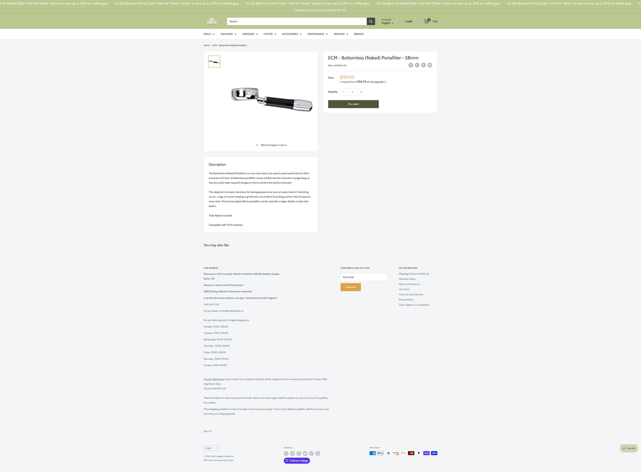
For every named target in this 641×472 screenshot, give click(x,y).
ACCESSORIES (290, 34)
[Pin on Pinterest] (417, 65)
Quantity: (333, 91)
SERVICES (339, 34)
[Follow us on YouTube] (305, 453)
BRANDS (359, 34)
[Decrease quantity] (343, 91)
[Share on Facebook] (410, 65)
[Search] (371, 21)
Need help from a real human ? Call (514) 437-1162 (320, 10)
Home (206, 45)
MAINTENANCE (315, 34)
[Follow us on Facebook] (286, 453)
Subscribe (351, 287)
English (208, 448)
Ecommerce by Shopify (223, 460)
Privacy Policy (406, 299)
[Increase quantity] (361, 91)
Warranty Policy (407, 278)
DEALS (207, 34)
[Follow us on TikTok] (311, 453)
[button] (386, 81)
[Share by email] (430, 65)
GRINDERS (248, 34)
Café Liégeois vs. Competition (414, 304)
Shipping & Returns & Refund (414, 273)
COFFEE (268, 34)
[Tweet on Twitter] (423, 65)
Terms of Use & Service (411, 294)
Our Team (404, 289)
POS (206, 460)
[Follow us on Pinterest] (298, 453)
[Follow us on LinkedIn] (317, 453)
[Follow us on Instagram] (292, 453)
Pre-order (353, 104)
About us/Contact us (409, 284)
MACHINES (227, 34)
